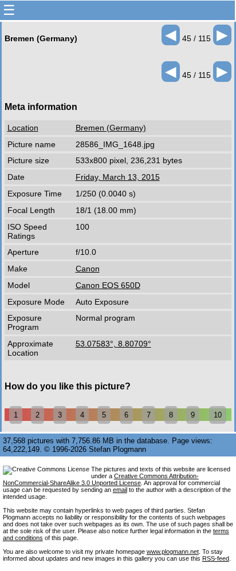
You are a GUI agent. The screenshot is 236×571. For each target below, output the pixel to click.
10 (218, 415)
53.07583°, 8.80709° (113, 343)
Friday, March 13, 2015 (118, 177)
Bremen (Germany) (111, 127)
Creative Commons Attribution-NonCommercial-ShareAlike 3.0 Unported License (101, 479)
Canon (88, 268)
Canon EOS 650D (108, 285)
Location (22, 127)
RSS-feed (215, 558)
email (120, 489)
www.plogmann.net (173, 551)
